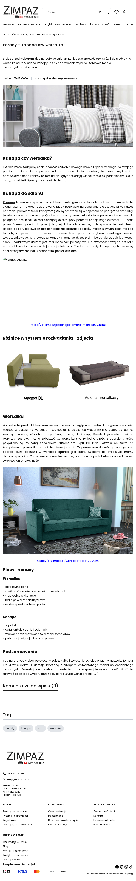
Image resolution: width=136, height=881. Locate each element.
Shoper (127, 873)
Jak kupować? (11, 859)
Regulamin (9, 820)
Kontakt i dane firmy (15, 851)
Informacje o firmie (15, 842)
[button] (107, 12)
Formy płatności (58, 824)
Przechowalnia (102, 824)
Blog (25, 34)
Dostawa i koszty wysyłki (63, 820)
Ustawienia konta (104, 820)
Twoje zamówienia (105, 811)
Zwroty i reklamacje (15, 811)
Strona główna (11, 34)
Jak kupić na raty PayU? (17, 824)
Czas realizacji (57, 811)
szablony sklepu (97, 873)
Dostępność (55, 816)
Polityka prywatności (15, 855)
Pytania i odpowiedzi (15, 816)
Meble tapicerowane (63, 78)
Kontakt (98, 816)
